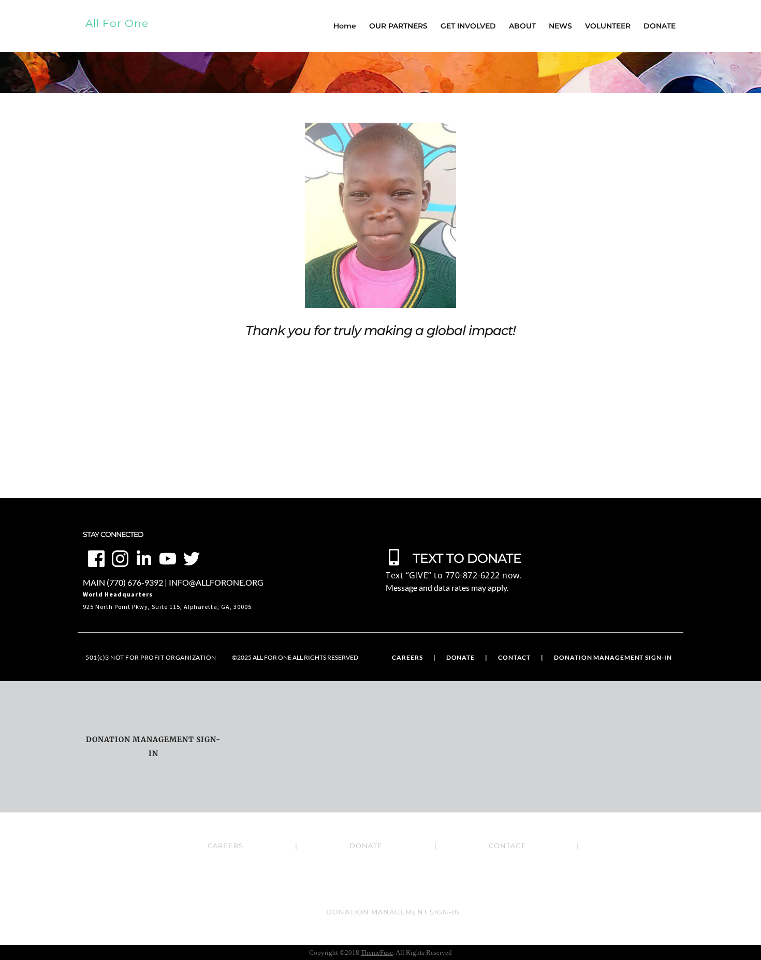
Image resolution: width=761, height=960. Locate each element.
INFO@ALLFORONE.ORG (216, 582)
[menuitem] (407, 657)
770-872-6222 (472, 575)
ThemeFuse (377, 952)
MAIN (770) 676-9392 (123, 582)
